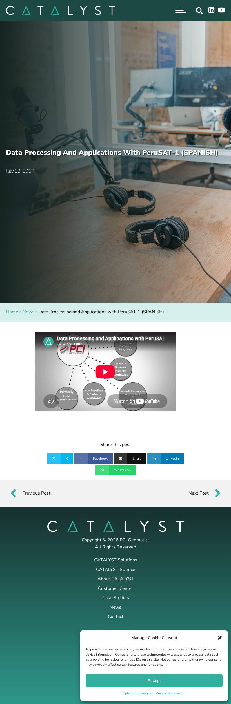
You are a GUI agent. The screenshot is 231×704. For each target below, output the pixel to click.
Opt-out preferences (138, 693)
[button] (220, 638)
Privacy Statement (169, 693)
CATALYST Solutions (115, 560)
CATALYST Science (115, 569)
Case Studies (115, 598)
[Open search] (199, 10)
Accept (154, 680)
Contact (115, 616)
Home (12, 312)
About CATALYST (115, 579)
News (28, 312)
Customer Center (115, 588)
